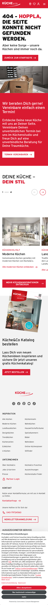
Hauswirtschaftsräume (34, 428)
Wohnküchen (30, 423)
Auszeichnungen (31, 469)
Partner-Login (13, 479)
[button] (34, 192)
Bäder (27, 437)
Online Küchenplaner (33, 446)
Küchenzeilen (7, 442)
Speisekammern (31, 433)
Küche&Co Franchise (33, 465)
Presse (5, 474)
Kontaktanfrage (9, 500)
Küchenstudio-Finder (33, 474)
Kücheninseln (30, 419)
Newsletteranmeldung (18, 519)
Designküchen (8, 433)
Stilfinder (29, 451)
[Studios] (30, 3)
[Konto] (38, 3)
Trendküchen (7, 437)
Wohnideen (29, 442)
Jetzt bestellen (14, 372)
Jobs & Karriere (8, 469)
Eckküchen (6, 446)
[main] (24, 191)
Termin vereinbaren (16, 154)
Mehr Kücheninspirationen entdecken (22, 283)
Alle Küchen (7, 419)
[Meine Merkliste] (34, 3)
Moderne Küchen (9, 423)
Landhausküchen (9, 428)
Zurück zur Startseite (18, 57)
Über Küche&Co (8, 465)
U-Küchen (6, 451)
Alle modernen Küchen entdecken (18, 266)
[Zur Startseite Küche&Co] (11, 4)
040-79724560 (13, 512)
